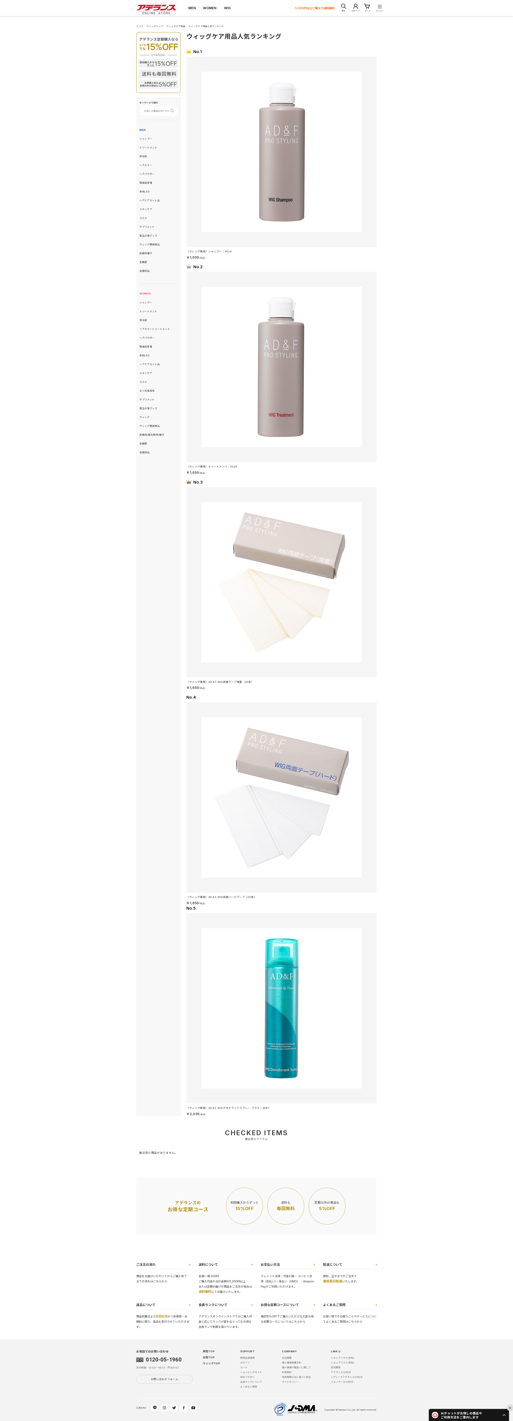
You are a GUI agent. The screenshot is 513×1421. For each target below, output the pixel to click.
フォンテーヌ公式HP (342, 1381)
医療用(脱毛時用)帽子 (151, 434)
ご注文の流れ (146, 1265)
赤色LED (144, 191)
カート (243, 1367)
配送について (332, 1265)
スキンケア (145, 209)
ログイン (245, 1362)
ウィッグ (144, 417)
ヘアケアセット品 (149, 200)
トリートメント (148, 147)
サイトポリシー (290, 1381)
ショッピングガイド (251, 1372)
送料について (208, 1265)
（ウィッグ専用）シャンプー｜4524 (209, 251)
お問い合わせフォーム (164, 1379)
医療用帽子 (145, 253)
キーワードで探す (148, 102)
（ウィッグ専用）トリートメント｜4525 (211, 466)
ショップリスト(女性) (342, 1357)
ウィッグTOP (211, 1363)
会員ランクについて (213, 1305)
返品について (146, 1305)
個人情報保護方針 (291, 1362)
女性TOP (209, 1357)
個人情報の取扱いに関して (296, 1367)
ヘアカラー (145, 165)
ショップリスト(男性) (342, 1362)
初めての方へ (247, 1377)
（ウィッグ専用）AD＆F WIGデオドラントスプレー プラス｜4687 (228, 1108)
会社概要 (287, 1357)
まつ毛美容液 (147, 390)
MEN (142, 129)
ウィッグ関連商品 (149, 244)
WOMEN (145, 293)
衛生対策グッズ (148, 235)
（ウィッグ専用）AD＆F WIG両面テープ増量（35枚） (220, 681)
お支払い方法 (270, 1265)
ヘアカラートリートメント (154, 329)
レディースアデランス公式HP (347, 1377)
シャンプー (145, 138)
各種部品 (144, 270)
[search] (173, 110)
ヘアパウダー (147, 173)
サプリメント (147, 226)
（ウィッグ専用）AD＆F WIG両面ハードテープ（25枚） (221, 897)
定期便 (143, 262)
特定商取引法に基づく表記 (296, 1377)
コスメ (143, 218)
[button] (469, 1415)
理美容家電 (145, 182)
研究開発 (335, 1367)
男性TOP (209, 1351)
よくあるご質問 (334, 1305)
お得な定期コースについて (280, 1305)
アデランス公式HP (341, 1372)
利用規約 (287, 1372)
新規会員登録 (247, 1357)
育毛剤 (143, 156)
